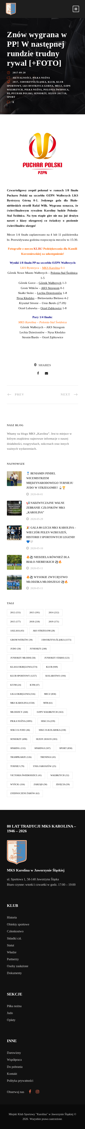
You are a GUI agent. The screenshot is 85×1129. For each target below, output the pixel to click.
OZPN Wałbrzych (50, 712)
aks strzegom (44, 630)
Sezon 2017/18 (57, 93)
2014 (54, 612)
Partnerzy (13, 959)
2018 (34, 621)
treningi (48, 757)
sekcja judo (20, 730)
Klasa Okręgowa (23, 667)
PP (8, 93)
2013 (34, 612)
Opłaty (11, 1020)
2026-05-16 (36, 548)
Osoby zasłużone (17, 966)
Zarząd (40, 784)
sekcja (48, 721)
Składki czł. (14, 938)
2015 (15, 621)
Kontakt (12, 1073)
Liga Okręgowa (22, 694)
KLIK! (38, 248)
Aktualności (22, 78)
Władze (11, 952)
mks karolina (22, 703)
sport (11, 97)
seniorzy (40, 93)
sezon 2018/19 (46, 739)
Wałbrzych (59, 775)
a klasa (17, 630)
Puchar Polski (21, 93)
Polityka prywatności (20, 1080)
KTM (35, 685)
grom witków (21, 640)
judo (15, 648)
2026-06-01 (36, 494)
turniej (17, 766)
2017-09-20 (19, 72)
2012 (15, 612)
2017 (15, 82)
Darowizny (14, 1052)
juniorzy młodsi (23, 658)
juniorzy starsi (57, 658)
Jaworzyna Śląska (33, 82)
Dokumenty (14, 973)
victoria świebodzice (26, 775)
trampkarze (21, 757)
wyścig (17, 784)
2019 (54, 621)
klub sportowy (23, 676)
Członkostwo (15, 931)
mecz (58, 86)
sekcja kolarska (52, 730)
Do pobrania (15, 1066)
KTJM (15, 685)
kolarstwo (55, 676)
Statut (10, 945)
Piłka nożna (41, 78)
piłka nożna (33, 89)
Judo (10, 1013)
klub (51, 82)
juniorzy (38, 648)
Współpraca (14, 1059)
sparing (18, 748)
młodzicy (19, 712)
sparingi (42, 748)
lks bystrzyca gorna (38, 86)
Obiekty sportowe (18, 924)
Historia (12, 917)
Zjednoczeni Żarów (25, 793)
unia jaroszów (44, 766)
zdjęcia (63, 784)
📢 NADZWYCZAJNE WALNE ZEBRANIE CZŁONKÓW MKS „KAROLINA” (45, 507)
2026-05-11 (36, 568)
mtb (48, 703)
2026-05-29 (36, 519)
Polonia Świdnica (56, 89)
